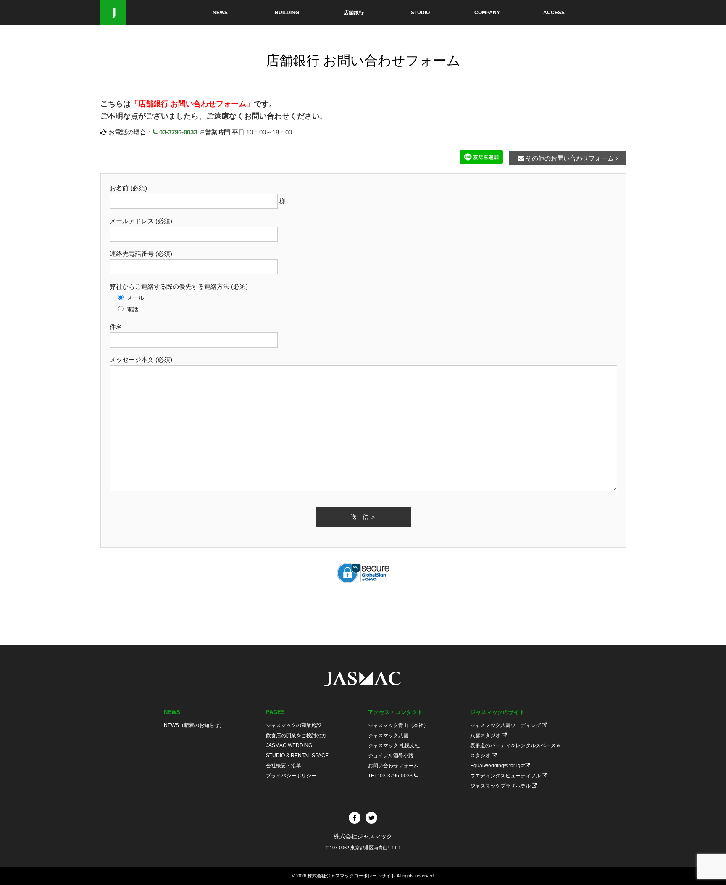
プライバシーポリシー (291, 776)
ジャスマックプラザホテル (501, 786)
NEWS (220, 13)
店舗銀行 (354, 13)
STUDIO (420, 13)
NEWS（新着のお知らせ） (194, 725)
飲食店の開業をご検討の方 (296, 735)
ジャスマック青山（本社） (398, 725)
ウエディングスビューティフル (506, 776)
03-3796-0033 (177, 132)
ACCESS (554, 13)
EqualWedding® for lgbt (497, 766)
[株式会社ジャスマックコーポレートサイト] (113, 12)
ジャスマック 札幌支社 (394, 745)
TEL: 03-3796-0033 (391, 776)
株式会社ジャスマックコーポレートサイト (351, 875)
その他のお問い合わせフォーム (570, 158)
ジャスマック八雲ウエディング (506, 725)
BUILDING (287, 13)
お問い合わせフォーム (393, 766)
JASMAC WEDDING (289, 745)
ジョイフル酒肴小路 (390, 756)
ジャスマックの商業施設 (293, 725)
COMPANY (487, 13)
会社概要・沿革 (283, 766)
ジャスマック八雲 (388, 735)
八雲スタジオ (486, 735)
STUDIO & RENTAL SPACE (297, 756)
